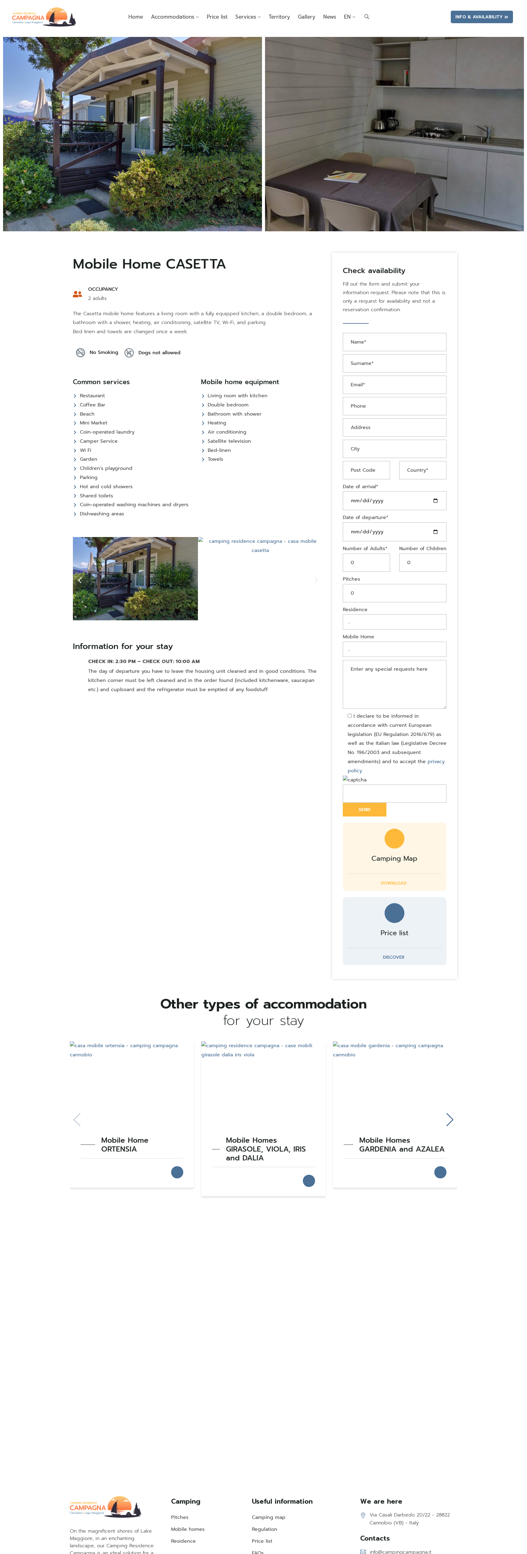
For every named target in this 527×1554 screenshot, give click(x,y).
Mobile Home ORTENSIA (125, 1145)
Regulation (264, 1529)
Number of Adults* (365, 548)
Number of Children (422, 548)
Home (135, 17)
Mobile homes (188, 1529)
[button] (80, 580)
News (329, 17)
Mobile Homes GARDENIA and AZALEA (402, 1145)
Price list (217, 17)
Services (245, 17)
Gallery (306, 17)
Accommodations (172, 17)
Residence (355, 609)
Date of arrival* (360, 486)
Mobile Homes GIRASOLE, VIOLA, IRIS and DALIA (266, 1149)
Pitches (351, 579)
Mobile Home (358, 636)
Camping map (268, 1517)
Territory (279, 17)
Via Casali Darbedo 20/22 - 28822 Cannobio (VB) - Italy (410, 1519)
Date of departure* (365, 517)
